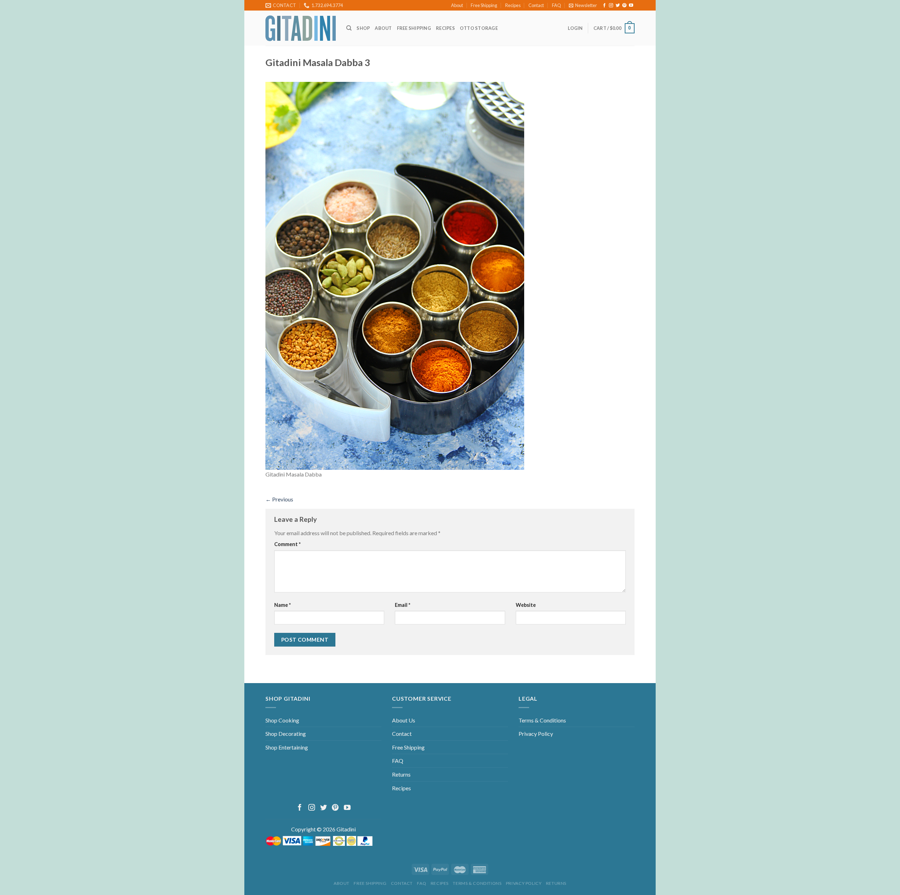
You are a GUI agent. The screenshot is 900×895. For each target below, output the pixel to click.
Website (526, 605)
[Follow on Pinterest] (624, 5)
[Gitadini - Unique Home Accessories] (300, 28)
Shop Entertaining (286, 747)
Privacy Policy (536, 733)
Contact (536, 5)
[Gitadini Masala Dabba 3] (394, 275)
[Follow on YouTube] (631, 5)
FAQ (556, 5)
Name (282, 605)
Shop (363, 28)
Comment (287, 544)
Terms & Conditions (542, 720)
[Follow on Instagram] (611, 5)
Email (402, 605)
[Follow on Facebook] (604, 5)
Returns (401, 774)
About (457, 5)
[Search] (349, 28)
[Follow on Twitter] (618, 5)
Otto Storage (479, 28)
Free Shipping (484, 5)
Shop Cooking (282, 720)
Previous (279, 499)
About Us (403, 720)
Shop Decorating (285, 733)
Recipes (513, 5)
